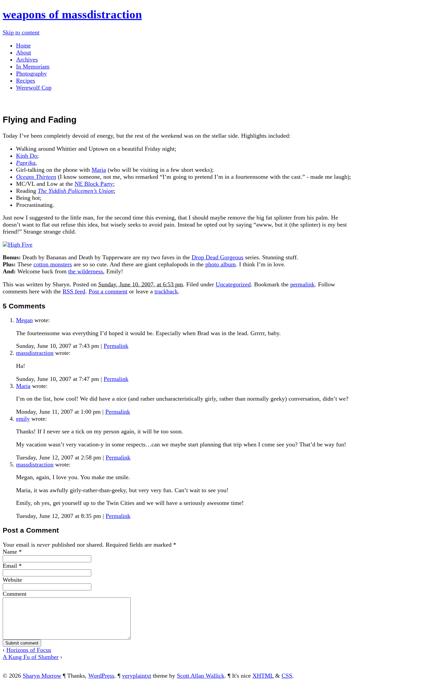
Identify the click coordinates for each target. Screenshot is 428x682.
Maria (99, 169)
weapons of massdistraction (72, 14)
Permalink (116, 346)
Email (10, 565)
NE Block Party (94, 183)
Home (23, 45)
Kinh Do (26, 155)
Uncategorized (233, 284)
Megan (24, 320)
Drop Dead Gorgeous (217, 257)
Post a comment (108, 291)
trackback (166, 291)
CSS (287, 675)
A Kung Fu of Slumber (31, 657)
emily (23, 418)
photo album (220, 264)
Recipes (25, 80)
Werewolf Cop (33, 87)
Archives (27, 59)
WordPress (101, 675)
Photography (31, 73)
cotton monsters (52, 264)
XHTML (263, 675)
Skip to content (21, 32)
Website (12, 579)
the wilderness (85, 271)
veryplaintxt (136, 675)
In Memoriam (32, 66)
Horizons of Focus (28, 650)
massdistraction (35, 353)
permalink (302, 284)
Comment (14, 593)
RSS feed (74, 291)
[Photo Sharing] (17, 244)
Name (10, 551)
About (23, 52)
